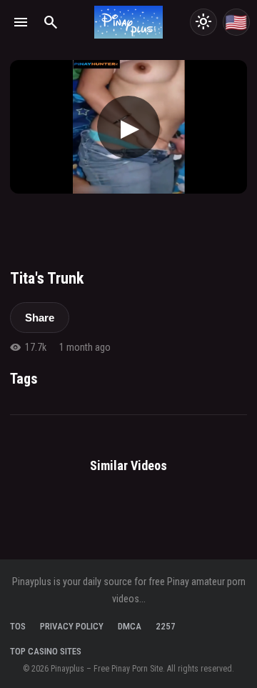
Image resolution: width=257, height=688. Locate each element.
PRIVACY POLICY (72, 626)
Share (39, 317)
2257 (166, 626)
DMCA (129, 626)
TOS (18, 626)
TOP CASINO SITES (45, 651)
